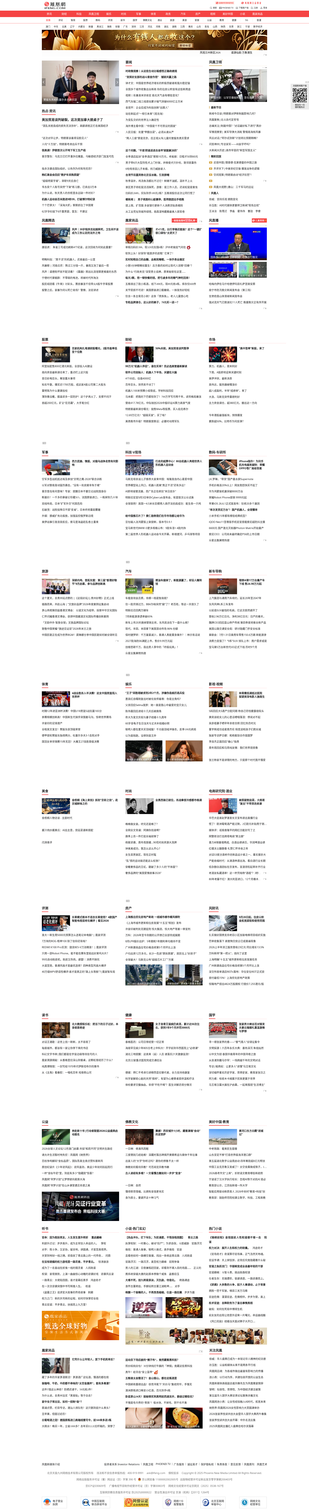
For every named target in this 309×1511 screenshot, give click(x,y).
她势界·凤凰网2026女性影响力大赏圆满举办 (234, 1408)
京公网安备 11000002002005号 (160, 1479)
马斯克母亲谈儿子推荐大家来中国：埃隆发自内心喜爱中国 (158, 479)
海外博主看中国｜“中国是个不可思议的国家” (151, 126)
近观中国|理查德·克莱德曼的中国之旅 (235, 162)
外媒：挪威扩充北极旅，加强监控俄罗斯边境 (67, 516)
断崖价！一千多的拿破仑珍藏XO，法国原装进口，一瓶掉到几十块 (80, 497)
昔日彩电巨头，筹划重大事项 (58, 378)
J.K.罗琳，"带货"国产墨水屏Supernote (231, 479)
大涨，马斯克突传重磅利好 (224, 397)
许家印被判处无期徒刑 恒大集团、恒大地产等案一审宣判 (157, 929)
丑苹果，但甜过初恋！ (55, 1414)
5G (246, 20)
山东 (199, 26)
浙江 (239, 26)
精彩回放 (216, 156)
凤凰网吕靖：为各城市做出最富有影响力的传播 (236, 1371)
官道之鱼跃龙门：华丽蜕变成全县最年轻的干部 (236, 1266)
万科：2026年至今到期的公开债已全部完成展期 (152, 935)
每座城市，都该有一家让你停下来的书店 (65, 1048)
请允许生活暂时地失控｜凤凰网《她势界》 (66, 1155)
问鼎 (108, 1255)
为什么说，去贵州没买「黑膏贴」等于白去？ (67, 1395)
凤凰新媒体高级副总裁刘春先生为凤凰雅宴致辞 (236, 1383)
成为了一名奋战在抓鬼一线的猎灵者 (62, 1268)
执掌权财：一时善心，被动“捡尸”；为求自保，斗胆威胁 (157, 1243)
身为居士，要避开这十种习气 (142, 1197)
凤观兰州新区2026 (210, 52)
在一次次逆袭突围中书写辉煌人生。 (62, 1286)
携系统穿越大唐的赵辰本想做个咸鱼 (146, 1274)
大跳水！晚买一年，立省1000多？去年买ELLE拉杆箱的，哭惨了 (78, 1426)
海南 (109, 26)
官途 (179, 1249)
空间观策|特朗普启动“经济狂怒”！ (233, 174)
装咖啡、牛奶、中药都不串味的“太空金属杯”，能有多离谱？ (76, 1383)
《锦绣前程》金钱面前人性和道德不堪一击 (235, 1237)
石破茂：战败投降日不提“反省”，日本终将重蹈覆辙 (71, 509)
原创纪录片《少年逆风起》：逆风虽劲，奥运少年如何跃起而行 (77, 1167)
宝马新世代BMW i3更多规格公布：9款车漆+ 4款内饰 (155, 528)
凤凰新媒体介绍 (51, 1464)
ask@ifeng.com (156, 1473)
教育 (222, 20)
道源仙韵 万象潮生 (241, 52)
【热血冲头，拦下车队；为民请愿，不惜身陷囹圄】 (155, 1237)
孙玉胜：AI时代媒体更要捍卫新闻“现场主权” (234, 205)
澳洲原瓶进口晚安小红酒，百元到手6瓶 (147, 1390)
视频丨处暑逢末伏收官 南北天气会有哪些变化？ (153, 95)
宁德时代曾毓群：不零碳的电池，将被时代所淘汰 (70, 278)
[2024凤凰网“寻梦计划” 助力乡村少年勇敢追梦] (251, 3)
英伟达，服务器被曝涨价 (223, 384)
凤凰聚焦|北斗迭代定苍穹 (224, 119)
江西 (182, 26)
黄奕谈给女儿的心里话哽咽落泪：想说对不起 (234, 717)
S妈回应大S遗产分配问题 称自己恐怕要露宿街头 (236, 711)
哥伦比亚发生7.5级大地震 (253, 275)
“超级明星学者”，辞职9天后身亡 (60, 181)
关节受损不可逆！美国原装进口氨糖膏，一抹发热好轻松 (157, 290)
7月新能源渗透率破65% (138, 616)
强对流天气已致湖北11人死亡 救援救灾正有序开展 (238, 302)
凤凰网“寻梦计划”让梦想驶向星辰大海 (63, 1179)
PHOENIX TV (227, 7)
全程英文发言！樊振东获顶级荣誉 (61, 729)
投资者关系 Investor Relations (122, 1464)
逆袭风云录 (107, 1274)
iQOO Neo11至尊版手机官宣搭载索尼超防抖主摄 (237, 522)
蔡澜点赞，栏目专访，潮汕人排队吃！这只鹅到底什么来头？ (76, 1407)
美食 (184, 20)
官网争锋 (174, 1261)
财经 (64, 14)
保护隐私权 (207, 1464)
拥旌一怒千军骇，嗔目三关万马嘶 (228, 1290)
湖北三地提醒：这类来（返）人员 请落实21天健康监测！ (158, 1054)
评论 (60, 20)
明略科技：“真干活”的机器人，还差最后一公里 (68, 259)
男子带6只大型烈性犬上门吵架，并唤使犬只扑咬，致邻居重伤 (161, 162)
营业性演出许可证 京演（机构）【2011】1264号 (181, 1492)
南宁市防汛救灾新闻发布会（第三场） (231, 290)
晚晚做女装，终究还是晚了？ (142, 824)
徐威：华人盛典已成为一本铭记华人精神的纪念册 (237, 1359)
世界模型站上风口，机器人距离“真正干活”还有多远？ (156, 485)
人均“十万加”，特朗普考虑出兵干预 (62, 144)
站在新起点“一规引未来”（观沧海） (145, 113)
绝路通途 (184, 1280)
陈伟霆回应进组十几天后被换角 (143, 711)
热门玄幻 (139, 1228)
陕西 (223, 26)
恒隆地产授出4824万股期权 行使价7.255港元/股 (236, 984)
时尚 (123, 14)
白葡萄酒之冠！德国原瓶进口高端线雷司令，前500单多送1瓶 (76, 1420)
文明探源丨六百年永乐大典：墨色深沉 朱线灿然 (236, 1048)
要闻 (129, 62)
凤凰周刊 (249, 1464)
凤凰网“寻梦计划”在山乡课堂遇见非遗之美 (66, 1185)
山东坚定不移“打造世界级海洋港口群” (230, 1155)
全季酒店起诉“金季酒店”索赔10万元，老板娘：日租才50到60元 (162, 156)
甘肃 (231, 26)
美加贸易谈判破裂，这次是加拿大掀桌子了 (72, 120)
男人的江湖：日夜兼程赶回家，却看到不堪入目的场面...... (158, 1268)
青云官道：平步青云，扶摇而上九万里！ (65, 1304)
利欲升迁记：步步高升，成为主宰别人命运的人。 (70, 1243)
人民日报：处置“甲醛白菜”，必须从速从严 (150, 132)
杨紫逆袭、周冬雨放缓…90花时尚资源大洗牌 (151, 842)
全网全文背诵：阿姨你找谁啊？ (143, 830)
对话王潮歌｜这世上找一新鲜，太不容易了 (66, 1042)
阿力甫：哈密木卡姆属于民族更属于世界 (232, 1078)
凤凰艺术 (262, 1464)
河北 (150, 26)
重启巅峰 (96, 1237)
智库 (73, 20)
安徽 (117, 26)
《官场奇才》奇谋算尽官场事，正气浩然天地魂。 (237, 1254)
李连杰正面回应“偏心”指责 (224, 741)
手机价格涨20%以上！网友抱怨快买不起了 (233, 485)
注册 (256, 8)
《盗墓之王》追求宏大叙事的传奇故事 (64, 1292)
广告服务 (179, 1464)
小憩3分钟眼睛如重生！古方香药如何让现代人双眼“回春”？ (159, 265)
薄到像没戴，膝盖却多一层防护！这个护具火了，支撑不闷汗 (76, 396)
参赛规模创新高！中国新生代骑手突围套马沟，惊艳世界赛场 (76, 717)
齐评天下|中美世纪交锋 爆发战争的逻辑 (236, 168)
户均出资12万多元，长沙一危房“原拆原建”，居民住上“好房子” (161, 953)
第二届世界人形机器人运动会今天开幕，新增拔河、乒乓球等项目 (162, 534)
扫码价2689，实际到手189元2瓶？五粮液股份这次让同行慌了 (160, 193)
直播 (48, 20)
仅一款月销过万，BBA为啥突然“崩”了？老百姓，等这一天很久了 (162, 604)
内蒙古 (81, 26)
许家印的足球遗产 (52, 723)
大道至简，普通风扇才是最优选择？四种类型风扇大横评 (74, 965)
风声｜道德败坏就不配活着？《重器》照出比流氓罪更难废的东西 (79, 271)
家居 (197, 20)
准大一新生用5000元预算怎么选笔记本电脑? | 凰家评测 (74, 935)
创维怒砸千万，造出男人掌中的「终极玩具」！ (152, 647)
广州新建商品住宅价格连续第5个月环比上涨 (150, 947)
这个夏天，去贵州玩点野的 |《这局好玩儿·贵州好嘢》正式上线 (78, 598)
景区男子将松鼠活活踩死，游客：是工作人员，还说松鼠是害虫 (162, 187)
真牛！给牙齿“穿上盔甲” (139, 1372)
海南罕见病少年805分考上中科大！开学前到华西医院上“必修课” (162, 1048)
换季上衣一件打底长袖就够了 (142, 836)
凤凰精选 (48, 220)
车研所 (221, 452)
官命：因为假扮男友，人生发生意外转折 (65, 1237)
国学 (135, 20)
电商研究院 (217, 791)
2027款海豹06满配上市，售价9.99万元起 (149, 641)
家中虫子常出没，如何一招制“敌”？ (62, 1401)
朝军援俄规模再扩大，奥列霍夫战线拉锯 (234, 97)
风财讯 (214, 908)
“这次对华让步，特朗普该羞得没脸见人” (65, 138)
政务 (168, 14)
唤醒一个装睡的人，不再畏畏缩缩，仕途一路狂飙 (153, 1292)
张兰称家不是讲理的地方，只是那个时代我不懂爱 (237, 760)
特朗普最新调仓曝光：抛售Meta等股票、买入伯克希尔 (156, 409)
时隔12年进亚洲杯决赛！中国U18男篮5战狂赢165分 (72, 711)
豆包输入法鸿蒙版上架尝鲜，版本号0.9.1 (148, 522)
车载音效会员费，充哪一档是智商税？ (147, 598)
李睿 (258, 211)
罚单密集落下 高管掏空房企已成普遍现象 (232, 941)
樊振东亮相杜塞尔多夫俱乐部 (60, 99)
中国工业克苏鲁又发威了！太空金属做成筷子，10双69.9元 (238, 1167)
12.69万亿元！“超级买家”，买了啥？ (146, 415)
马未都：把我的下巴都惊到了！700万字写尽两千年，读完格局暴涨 (163, 396)
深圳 (133, 26)
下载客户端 (243, 7)
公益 (209, 20)
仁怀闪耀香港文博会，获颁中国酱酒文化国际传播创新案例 (75, 616)
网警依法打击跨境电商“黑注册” (226, 836)
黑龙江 (100, 26)
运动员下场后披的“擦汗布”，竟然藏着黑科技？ (152, 1359)
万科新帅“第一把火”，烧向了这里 (228, 953)
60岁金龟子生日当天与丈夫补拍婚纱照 (147, 723)
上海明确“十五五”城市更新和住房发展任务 (233, 959)
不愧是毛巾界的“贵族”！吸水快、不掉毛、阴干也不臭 (156, 1402)
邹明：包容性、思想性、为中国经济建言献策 (235, 1389)
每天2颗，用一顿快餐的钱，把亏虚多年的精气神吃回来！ (158, 277)
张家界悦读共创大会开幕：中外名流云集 (232, 1420)
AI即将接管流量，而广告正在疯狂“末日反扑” (150, 491)
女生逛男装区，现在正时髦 (140, 854)
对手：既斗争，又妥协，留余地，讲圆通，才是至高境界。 (75, 1249)
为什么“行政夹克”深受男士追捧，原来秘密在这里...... (155, 271)
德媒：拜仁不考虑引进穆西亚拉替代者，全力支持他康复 (157, 1072)
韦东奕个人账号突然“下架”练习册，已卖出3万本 (69, 187)
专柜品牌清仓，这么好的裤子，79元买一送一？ (152, 302)
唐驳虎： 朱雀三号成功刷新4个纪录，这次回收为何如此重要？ (77, 247)
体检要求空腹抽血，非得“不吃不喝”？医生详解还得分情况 (158, 1085)
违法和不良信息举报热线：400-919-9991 (120, 1473)
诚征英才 (192, 1464)
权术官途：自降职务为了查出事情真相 (231, 1303)
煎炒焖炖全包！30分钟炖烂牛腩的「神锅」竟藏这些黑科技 (158, 1366)
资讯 (49, 14)
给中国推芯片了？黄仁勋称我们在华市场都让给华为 (155, 516)
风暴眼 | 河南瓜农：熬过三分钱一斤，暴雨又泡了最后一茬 (75, 265)
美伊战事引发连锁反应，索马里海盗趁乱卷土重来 (70, 522)
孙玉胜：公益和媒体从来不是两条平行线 (232, 1365)
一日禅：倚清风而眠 (137, 1148)
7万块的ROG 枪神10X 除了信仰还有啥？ (65, 941)
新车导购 (215, 571)
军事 (138, 14)
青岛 (207, 26)
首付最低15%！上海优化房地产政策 (229, 978)
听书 (45, 1228)
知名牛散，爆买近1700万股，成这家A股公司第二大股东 (74, 384)
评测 (110, 20)
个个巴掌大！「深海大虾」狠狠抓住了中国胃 (67, 205)
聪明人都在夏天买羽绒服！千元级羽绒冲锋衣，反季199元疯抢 (160, 729)
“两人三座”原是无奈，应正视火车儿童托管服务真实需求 (157, 138)
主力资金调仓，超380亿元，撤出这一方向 (233, 403)
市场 (212, 339)
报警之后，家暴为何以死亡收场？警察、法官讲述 (70, 290)
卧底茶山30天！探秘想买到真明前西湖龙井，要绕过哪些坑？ (160, 1396)
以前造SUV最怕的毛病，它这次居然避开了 (233, 610)
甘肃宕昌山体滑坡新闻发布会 (225, 296)
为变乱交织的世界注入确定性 (142, 120)
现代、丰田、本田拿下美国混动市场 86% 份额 (151, 628)
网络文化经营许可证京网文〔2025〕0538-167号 (196, 1486)
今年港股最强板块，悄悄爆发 (225, 415)
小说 (242, 14)
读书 (122, 20)
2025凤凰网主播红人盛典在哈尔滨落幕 (231, 1426)
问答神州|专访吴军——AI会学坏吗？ (230, 144)
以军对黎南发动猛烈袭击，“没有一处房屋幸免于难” (71, 485)
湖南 (174, 26)
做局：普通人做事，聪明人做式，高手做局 (149, 1249)
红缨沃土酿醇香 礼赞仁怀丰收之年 (228, 848)
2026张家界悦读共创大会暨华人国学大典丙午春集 (238, 1414)
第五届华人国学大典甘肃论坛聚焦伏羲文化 (233, 1395)
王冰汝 (213, 211)
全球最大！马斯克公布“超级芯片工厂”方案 (149, 959)
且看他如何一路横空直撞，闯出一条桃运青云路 (152, 1255)
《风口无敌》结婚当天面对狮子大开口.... (232, 1321)
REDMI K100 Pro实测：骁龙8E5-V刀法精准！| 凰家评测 (74, 947)
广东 (125, 26)
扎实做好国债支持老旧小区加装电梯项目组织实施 (237, 935)
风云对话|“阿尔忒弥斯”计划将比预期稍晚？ (234, 138)
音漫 (259, 20)
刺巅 (90, 1292)
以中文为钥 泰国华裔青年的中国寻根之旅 (232, 1054)
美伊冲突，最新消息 (220, 378)
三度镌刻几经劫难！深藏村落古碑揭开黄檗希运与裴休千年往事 (161, 1155)
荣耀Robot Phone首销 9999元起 (228, 497)
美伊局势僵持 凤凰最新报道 (226, 257)
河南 (158, 26)
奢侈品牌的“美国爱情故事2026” (143, 873)
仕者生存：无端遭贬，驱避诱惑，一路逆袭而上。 (237, 1278)
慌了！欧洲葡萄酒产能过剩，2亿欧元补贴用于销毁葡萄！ (238, 824)
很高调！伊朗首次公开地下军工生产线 (64, 150)
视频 (212, 14)
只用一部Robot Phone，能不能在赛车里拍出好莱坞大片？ (75, 953)
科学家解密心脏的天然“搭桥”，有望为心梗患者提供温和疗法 (159, 1078)
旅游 (172, 20)
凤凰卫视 (94, 14)
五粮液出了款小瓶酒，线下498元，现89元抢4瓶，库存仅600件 (160, 284)
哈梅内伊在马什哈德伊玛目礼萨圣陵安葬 (232, 284)
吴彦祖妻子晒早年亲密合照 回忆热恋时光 (232, 723)
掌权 (103, 1243)
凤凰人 (215, 193)
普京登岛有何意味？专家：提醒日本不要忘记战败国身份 (74, 491)
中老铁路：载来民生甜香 (223, 1148)
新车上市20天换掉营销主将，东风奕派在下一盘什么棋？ (157, 622)
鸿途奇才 (96, 1280)
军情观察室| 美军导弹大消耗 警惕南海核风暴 (235, 132)
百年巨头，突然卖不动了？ (140, 384)
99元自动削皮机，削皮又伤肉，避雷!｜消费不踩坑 (70, 959)
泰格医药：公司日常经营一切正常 (144, 1042)
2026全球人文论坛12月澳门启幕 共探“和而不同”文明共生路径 (77, 1148)
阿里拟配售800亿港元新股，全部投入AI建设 (67, 366)
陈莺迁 (223, 211)
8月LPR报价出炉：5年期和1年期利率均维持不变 (153, 941)
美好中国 (228, 14)
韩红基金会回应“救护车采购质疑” (61, 174)
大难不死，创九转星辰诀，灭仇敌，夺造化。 (151, 1280)
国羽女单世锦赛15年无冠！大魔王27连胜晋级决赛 (70, 741)
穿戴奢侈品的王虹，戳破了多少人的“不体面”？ (152, 867)
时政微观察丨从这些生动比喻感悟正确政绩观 (151, 71)
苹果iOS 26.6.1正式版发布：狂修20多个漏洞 (234, 503)
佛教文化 (147, 20)
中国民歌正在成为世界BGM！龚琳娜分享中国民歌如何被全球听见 (79, 635)
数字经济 (257, 26)
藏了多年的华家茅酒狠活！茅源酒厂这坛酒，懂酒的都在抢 (75, 1377)
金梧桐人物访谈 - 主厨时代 (57, 818)
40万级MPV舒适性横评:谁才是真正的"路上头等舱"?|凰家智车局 (78, 971)
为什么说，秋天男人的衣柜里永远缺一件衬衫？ (69, 193)
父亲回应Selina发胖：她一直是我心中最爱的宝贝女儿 (156, 705)
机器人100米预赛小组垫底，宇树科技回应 (149, 390)
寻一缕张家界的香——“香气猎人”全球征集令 (234, 1042)
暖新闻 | (130, 199)
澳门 (48, 26)
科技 (79, 14)
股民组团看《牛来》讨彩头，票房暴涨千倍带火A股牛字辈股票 (77, 284)
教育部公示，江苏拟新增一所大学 (228, 1185)
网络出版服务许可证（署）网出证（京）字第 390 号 (106, 1479)
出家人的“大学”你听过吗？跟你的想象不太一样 (152, 1161)
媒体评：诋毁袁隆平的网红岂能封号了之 (232, 830)
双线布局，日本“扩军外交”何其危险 (62, 503)
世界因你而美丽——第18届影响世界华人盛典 (223, 275)
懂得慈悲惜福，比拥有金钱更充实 (144, 1191)
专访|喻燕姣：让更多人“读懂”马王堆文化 (232, 1066)
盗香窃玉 (174, 1274)
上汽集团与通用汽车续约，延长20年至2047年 (235, 598)
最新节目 (216, 107)
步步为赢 (189, 1292)
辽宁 (72, 26)
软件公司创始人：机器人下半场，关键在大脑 (151, 372)
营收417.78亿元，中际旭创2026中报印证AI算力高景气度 (157, 403)
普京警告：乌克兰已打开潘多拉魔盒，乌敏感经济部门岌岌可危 (78, 156)
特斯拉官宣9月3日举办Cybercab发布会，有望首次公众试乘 (159, 497)
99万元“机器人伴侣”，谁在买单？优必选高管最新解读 (156, 366)
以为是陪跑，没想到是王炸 (140, 735)
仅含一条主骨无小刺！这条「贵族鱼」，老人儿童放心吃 (156, 296)
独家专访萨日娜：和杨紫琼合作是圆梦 (231, 735)
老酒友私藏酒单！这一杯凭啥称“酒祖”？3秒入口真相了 (240, 873)
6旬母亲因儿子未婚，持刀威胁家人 (146, 169)
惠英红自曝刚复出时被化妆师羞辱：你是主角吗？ (153, 699)
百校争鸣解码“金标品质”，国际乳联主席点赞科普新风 (72, 1161)
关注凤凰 (215, 1350)
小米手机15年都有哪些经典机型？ (228, 516)
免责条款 (222, 1464)
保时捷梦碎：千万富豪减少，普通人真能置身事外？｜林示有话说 (162, 635)
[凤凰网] (54, 8)
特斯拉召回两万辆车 (137, 610)
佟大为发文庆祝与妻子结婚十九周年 (146, 717)
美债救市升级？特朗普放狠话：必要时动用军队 (152, 421)
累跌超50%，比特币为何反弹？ (227, 421)
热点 (45, 111)
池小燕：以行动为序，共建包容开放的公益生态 (236, 1377)
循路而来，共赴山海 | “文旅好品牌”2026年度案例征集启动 (75, 604)
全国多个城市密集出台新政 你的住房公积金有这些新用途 (158, 89)
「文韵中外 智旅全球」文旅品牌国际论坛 (65, 622)
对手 (177, 1286)
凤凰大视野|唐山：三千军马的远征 (234, 187)
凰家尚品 (257, 14)
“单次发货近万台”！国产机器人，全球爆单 (233, 509)
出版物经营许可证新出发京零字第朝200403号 (206, 1479)
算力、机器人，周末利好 (223, 366)
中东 (56, 26)
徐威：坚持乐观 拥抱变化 (223, 199)
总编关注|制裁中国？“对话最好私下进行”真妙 (235, 126)
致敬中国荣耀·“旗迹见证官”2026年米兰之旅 (66, 628)
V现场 (137, 452)
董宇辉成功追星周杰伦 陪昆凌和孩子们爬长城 (235, 729)
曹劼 (250, 211)
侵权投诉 (173, 1473)
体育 (153, 14)
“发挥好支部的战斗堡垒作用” (142, 77)
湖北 (166, 26)
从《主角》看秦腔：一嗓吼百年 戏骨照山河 (66, 1072)
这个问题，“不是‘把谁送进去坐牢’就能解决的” (152, 150)
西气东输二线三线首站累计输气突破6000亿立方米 (154, 101)
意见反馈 (235, 1464)
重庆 (190, 26)
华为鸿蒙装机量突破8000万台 (226, 491)
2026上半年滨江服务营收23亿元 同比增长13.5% (236, 947)
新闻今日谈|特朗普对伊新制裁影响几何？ (233, 113)
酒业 (160, 20)
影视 (212, 684)
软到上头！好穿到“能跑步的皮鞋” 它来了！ (150, 253)
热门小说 (215, 1228)
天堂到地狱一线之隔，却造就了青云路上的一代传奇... (72, 1255)
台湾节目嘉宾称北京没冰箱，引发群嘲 (147, 175)
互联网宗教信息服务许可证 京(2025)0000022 (125, 1492)
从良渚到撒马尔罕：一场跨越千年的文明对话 (234, 1060)
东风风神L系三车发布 (221, 604)
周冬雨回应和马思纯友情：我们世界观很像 (233, 747)
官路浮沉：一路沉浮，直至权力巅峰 (146, 1261)
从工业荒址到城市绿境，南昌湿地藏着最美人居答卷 (155, 211)
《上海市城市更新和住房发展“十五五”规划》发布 (153, 923)
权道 (88, 1286)
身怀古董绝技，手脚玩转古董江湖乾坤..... (148, 1286)
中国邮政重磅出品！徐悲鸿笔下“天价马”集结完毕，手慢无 (158, 1384)
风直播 (214, 220)
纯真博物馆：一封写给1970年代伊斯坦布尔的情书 (70, 1066)
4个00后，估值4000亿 (138, 378)
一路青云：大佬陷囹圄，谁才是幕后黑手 (65, 1280)
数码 (98, 20)
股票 (85, 20)
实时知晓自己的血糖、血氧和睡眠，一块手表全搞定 (155, 259)
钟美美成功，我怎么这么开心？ (143, 848)
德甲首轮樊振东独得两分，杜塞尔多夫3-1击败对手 (71, 735)
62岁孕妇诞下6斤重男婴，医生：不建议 (64, 211)
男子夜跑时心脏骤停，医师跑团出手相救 (161, 199)
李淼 (232, 211)
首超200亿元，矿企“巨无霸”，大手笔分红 (65, 403)
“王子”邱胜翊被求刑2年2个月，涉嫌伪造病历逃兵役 (155, 693)
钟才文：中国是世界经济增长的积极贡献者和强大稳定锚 (158, 83)
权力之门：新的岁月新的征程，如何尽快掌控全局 (70, 1298)
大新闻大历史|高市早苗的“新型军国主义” (232, 150)
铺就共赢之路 (169, 77)
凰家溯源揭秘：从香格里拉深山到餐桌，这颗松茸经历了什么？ (78, 1060)
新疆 (91, 26)
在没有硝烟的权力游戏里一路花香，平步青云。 (69, 1261)
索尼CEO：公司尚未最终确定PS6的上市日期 (234, 534)
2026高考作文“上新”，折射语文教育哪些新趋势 (236, 1173)
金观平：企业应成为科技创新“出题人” (147, 107)
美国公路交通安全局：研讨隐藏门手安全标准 (234, 628)
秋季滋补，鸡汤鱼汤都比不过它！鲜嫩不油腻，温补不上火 (159, 181)
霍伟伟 (241, 211)
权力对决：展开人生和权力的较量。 (229, 1248)
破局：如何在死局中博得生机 (225, 1309)
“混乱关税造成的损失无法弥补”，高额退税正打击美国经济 (75, 126)
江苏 (142, 26)
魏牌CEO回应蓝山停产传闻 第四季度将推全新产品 (237, 622)
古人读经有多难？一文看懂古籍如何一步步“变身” (153, 1173)
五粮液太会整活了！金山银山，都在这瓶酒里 (151, 1378)
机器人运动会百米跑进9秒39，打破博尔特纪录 (68, 199)
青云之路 (193, 1237)
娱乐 (108, 14)
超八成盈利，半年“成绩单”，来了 (228, 390)
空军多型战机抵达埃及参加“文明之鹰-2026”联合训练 (72, 479)
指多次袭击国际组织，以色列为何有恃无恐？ (67, 168)
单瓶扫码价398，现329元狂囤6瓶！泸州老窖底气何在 (155, 247)
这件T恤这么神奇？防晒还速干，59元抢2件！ (68, 1389)
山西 (215, 26)
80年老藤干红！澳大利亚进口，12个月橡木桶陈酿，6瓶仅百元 (245, 879)
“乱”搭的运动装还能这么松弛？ (143, 861)
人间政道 (90, 1268)
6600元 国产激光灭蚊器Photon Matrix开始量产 (236, 528)
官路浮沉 (197, 1243)
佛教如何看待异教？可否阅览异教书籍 (147, 1167)
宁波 (247, 26)
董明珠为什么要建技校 (55, 390)
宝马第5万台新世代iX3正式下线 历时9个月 (233, 647)
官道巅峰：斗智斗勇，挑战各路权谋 (229, 1272)
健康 (234, 20)
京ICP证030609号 (95, 1486)
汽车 (183, 14)
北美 (64, 26)
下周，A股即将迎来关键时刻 (225, 372)
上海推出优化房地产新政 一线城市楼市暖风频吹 (152, 917)
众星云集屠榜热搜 (219, 540)
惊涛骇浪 (103, 1261)
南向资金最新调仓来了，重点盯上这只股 (65, 372)
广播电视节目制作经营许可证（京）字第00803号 (137, 1486)
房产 (198, 14)
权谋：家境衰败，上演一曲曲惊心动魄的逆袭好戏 (70, 1274)
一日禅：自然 (133, 1185)
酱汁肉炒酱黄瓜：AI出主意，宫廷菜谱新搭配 (67, 830)
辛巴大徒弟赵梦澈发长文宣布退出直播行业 (233, 818)
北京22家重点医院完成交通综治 (143, 1060)
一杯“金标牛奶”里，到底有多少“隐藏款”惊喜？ (68, 1173)
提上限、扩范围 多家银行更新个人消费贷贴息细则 (154, 205)
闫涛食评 (47, 842)
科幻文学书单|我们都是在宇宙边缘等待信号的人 (69, 1054)
